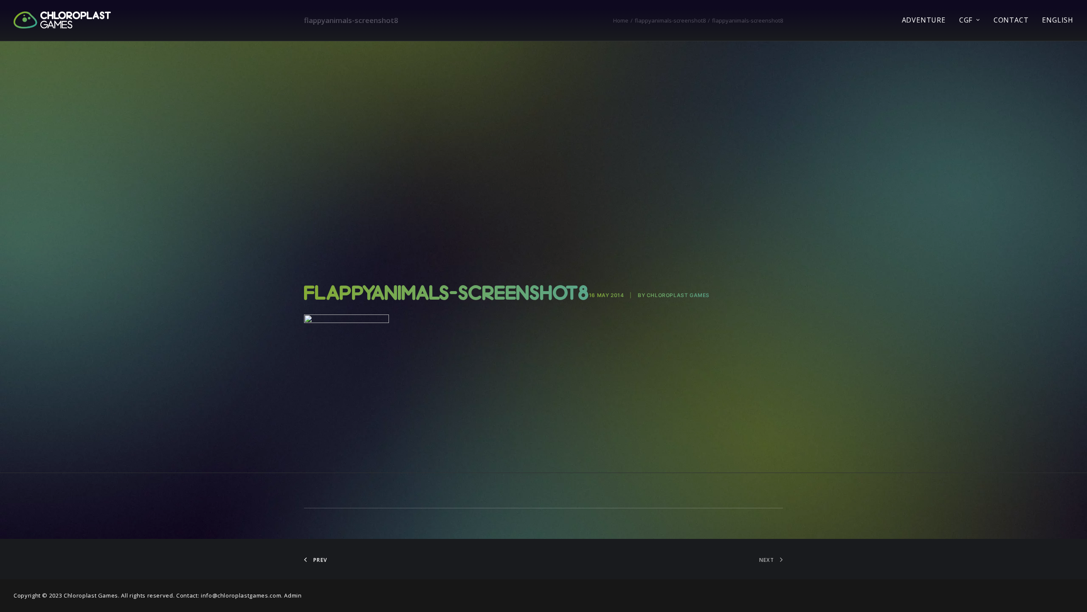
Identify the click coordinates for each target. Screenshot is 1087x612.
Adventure (924, 20)
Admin (292, 595)
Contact (1011, 20)
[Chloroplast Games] (62, 19)
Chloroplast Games (678, 295)
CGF (965, 20)
